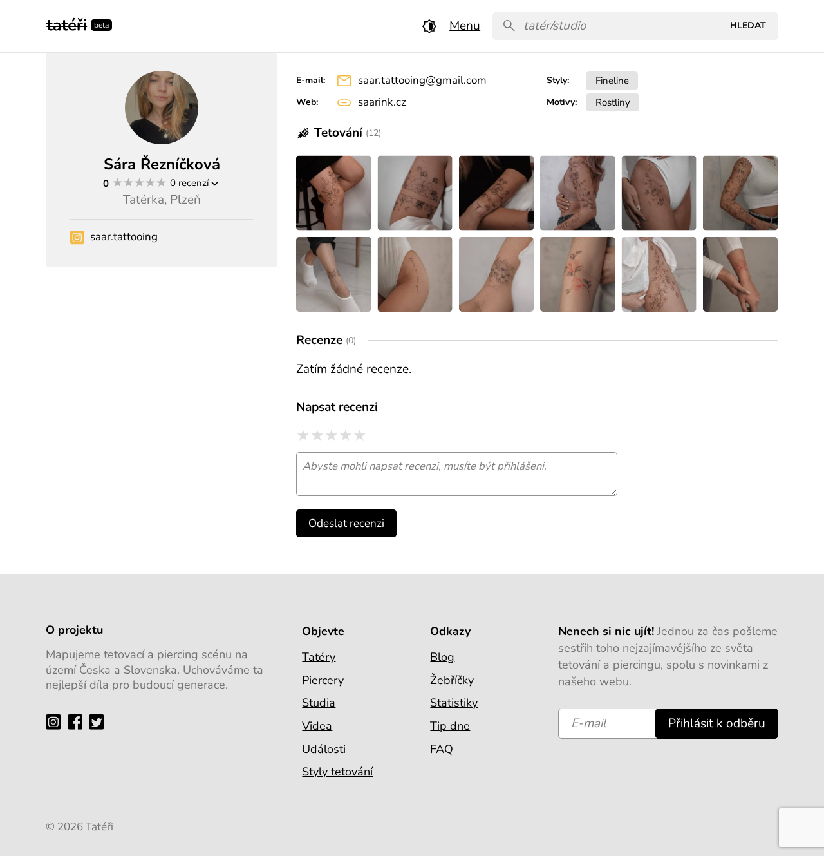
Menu (464, 25)
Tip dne (450, 726)
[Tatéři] (67, 23)
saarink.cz (382, 102)
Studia (318, 702)
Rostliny (612, 102)
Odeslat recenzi (346, 523)
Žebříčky (452, 680)
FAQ (441, 749)
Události (324, 749)
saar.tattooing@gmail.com (422, 80)
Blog (442, 657)
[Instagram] (56, 722)
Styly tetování (337, 771)
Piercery (323, 680)
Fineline (612, 80)
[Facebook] (78, 722)
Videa (317, 726)
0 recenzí (189, 182)
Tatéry (318, 657)
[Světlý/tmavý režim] (429, 26)
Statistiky (454, 702)
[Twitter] (99, 722)
